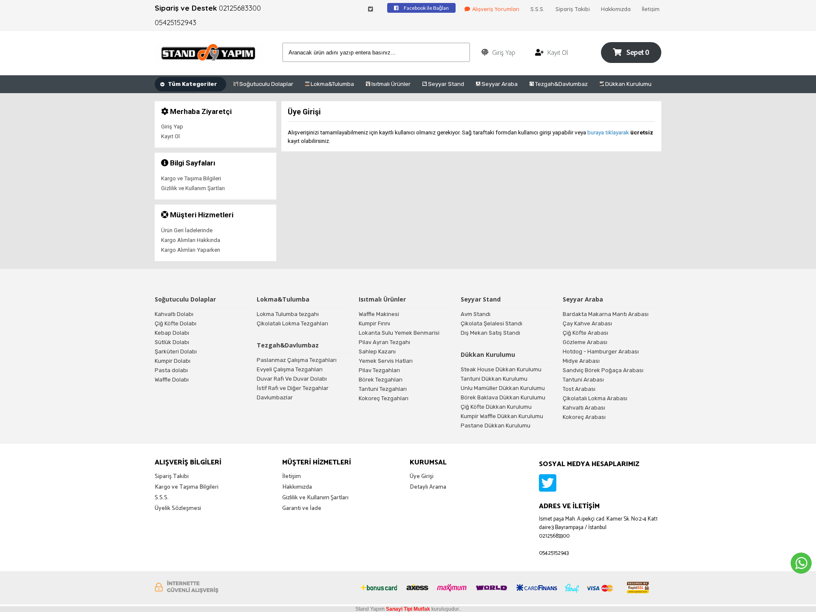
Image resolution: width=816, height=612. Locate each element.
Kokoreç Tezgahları (383, 398)
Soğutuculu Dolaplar (265, 83)
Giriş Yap (172, 126)
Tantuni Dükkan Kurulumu (494, 379)
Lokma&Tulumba (331, 83)
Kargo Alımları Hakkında (190, 240)
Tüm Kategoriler (192, 83)
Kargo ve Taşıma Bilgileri (191, 178)
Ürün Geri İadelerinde (186, 230)
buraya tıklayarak (608, 132)
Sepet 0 (637, 53)
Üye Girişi (422, 476)
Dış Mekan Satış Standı (490, 333)
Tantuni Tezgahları (383, 389)
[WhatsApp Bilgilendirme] (801, 563)
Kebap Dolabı (172, 333)
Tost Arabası (579, 389)
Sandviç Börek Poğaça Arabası (603, 370)
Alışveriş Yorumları (495, 9)
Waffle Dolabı (172, 379)
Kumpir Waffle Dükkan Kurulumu (502, 416)
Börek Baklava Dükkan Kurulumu (503, 397)
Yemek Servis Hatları (386, 361)
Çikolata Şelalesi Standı (491, 323)
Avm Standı (475, 314)
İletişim (651, 9)
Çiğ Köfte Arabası (585, 333)
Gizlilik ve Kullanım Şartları (193, 188)
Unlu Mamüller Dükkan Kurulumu (503, 388)
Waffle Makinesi (379, 314)
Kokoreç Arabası (584, 417)
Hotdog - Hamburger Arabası (601, 351)
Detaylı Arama (428, 487)
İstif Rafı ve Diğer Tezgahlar (293, 388)
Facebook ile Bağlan (426, 8)
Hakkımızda (616, 9)
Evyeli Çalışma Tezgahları (290, 369)
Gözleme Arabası (585, 342)
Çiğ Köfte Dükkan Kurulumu (496, 407)
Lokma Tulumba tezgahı (288, 314)
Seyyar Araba (499, 83)
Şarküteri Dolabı (176, 351)
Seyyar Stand (445, 83)
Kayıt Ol (170, 136)
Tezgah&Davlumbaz (561, 83)
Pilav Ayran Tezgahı (384, 342)
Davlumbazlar (275, 397)
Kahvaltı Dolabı (174, 314)
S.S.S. (537, 9)
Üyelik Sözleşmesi (178, 508)
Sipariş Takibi (572, 9)
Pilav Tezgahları (379, 370)
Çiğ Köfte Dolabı (175, 323)
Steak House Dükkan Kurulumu (501, 369)
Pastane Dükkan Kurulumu (495, 425)
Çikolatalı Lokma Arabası (595, 398)
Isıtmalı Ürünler (390, 83)
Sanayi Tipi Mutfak (408, 609)
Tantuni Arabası (583, 379)
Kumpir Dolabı (172, 361)
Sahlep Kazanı (377, 351)
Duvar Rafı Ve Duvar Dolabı (292, 379)
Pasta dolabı (171, 370)
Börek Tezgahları (380, 379)
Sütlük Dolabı (172, 342)
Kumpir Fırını (374, 323)
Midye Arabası (581, 361)
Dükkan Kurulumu (628, 83)
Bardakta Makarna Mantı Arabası (606, 314)
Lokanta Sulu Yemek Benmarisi (399, 333)
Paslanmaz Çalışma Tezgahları (297, 360)
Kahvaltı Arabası (584, 407)
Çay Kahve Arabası (587, 323)
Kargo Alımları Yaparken (190, 250)
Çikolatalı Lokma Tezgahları (292, 323)
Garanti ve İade (301, 508)
